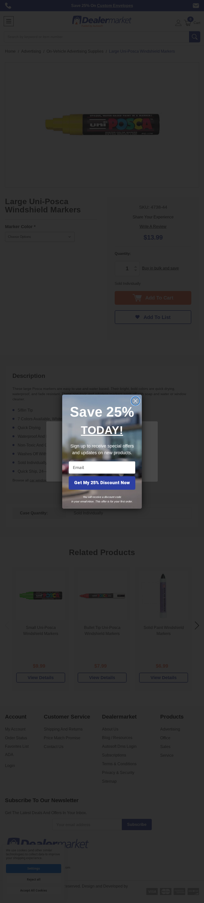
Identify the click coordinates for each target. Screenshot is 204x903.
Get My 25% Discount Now (102, 482)
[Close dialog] (135, 401)
